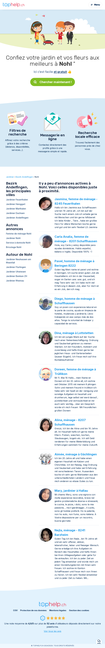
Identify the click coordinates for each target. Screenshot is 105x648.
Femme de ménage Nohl (18, 233)
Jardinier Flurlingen (16, 267)
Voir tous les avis (52, 631)
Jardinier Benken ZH (16, 276)
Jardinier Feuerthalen (17, 199)
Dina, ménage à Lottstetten (74, 333)
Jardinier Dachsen (15, 213)
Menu (97, 4)
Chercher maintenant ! (56, 82)
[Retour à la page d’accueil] (14, 4)
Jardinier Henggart (15, 204)
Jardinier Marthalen (16, 208)
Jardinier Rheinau (15, 280)
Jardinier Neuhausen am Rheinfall (18, 261)
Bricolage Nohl (13, 247)
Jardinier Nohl (13, 238)
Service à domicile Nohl (18, 242)
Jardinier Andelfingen (17, 217)
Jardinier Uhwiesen (16, 271)
